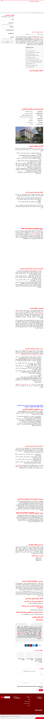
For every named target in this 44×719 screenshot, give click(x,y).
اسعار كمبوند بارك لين (38, 148)
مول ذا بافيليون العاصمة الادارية (33, 58)
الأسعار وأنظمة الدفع (31, 53)
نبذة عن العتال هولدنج (31, 63)
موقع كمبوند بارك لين (35, 233)
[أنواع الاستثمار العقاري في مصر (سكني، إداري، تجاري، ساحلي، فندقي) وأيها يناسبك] (38, 655)
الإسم (12, 19)
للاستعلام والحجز (30, 66)
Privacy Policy (27, 701)
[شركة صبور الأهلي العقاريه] (20, 655)
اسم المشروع (11, 22)
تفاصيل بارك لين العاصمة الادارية (33, 52)
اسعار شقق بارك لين (31, 50)
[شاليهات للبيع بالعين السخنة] (29, 655)
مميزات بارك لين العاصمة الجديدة (26, 384)
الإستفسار (12, 36)
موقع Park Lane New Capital (33, 55)
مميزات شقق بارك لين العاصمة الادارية (34, 60)
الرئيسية (36, 1)
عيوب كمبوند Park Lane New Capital (34, 62)
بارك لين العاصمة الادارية (33, 270)
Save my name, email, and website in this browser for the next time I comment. (30, 687)
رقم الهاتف (11, 26)
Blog (29, 699)
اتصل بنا (31, 1)
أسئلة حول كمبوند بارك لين (32, 65)
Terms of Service (27, 703)
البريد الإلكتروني (11, 33)
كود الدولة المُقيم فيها (10, 29)
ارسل (7, 42)
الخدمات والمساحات (31, 57)
